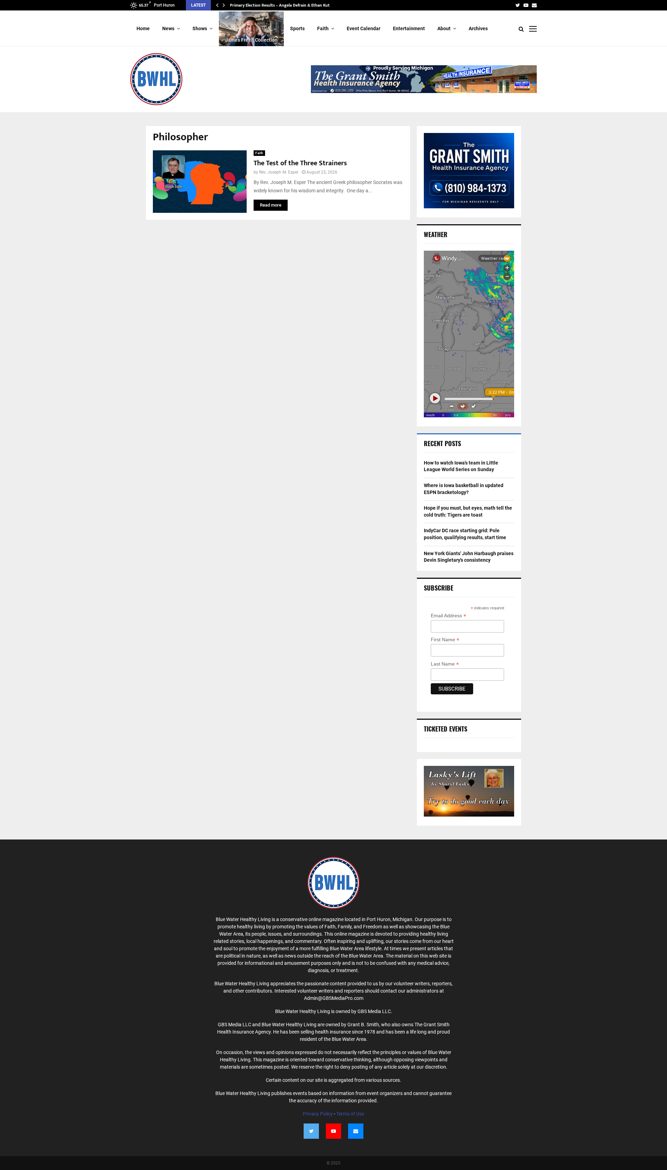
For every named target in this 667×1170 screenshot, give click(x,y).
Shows (199, 28)
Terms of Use (350, 1114)
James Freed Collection (251, 40)
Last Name (445, 664)
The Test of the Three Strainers (300, 163)
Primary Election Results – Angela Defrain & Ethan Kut (280, 5)
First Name (445, 639)
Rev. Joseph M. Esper (278, 172)
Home (143, 28)
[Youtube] (333, 1131)
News (168, 28)
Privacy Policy (318, 1114)
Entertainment (409, 28)
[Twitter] (311, 1131)
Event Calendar (363, 28)
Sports (297, 28)
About (444, 28)
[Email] (355, 1131)
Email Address (448, 615)
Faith (323, 28)
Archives (478, 28)
